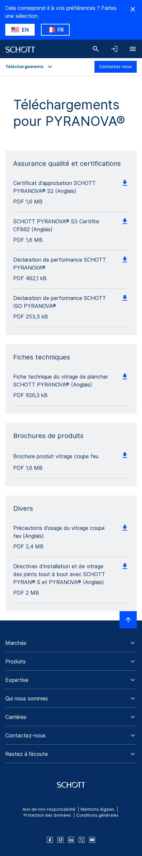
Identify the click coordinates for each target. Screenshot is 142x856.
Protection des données (47, 815)
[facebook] (50, 840)
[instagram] (60, 840)
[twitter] (82, 840)
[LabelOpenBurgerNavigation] (133, 49)
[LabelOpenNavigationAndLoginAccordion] (114, 49)
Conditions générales (97, 815)
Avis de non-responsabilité (48, 809)
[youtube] (92, 840)
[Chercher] (96, 49)
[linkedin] (71, 840)
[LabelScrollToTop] (128, 619)
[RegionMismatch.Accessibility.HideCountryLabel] (133, 9)
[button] (71, 643)
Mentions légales (97, 809)
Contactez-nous (115, 66)
